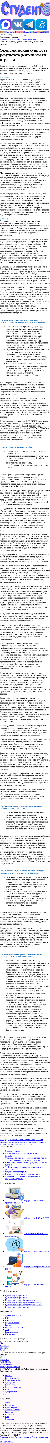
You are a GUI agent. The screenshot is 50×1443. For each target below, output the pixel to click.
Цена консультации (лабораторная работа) (23, 1305)
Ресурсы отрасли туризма (16, 1172)
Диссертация (10, 1382)
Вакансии (9, 1414)
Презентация (10, 1334)
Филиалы (9, 1394)
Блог (7, 1417)
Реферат (8, 1325)
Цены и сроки (11, 1407)
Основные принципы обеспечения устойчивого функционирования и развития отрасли (26, 1159)
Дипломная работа (13, 1316)
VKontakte (4, 1345)
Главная (3, 39)
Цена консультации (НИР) (16, 1298)
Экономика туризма (30, 39)
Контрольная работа (14, 1327)
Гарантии (9, 1412)
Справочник (14, 39)
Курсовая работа (12, 1323)
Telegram (4, 1348)
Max (2, 1343)
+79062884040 (6, 1364)
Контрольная (10, 1385)
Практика (9, 1320)
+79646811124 (6, 1362)
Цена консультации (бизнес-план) (20, 1300)
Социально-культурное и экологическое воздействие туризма (22, 1177)
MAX (10, 1442)
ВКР (7, 1318)
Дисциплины (11, 1392)
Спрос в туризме (12, 1151)
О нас (7, 1403)
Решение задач (11, 1332)
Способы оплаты (12, 1410)
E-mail (2, 1350)
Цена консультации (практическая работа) (23, 1302)
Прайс (3, 1439)
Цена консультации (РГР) (16, 1295)
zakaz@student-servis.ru (10, 1366)
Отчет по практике (13, 1387)
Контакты (9, 1405)
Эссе (7, 1330)
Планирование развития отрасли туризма (23, 1174)
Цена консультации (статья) (17, 1307)
